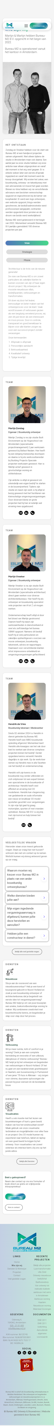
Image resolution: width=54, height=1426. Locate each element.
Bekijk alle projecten (42, 1265)
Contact (16, 1275)
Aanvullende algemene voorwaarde (42, 1333)
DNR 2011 (42, 1320)
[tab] (27, 243)
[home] (9, 25)
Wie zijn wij (17, 1265)
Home (17, 1262)
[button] (26, 26)
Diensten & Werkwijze (16, 1269)
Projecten (17, 1272)
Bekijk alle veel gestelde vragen (27, 952)
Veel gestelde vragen (17, 1279)
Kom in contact (14, 1207)
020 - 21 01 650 (17, 1325)
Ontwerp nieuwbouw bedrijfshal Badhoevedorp (42, 1278)
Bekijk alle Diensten (27, 1161)
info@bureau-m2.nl (16, 1328)
